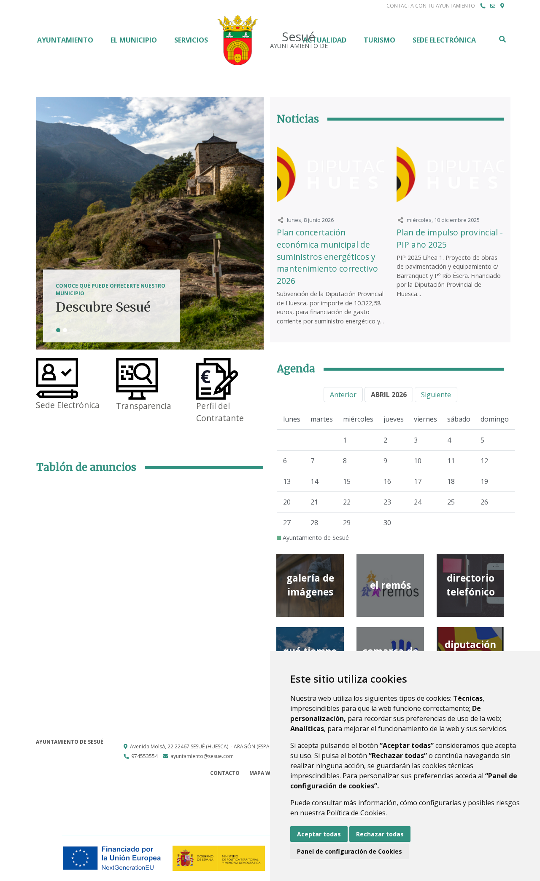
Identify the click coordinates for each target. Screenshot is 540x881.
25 (451, 502)
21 (314, 502)
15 (347, 481)
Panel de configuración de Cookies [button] (349, 851)
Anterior (343, 394)
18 (451, 481)
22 (347, 502)
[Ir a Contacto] (492, 5)
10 (417, 460)
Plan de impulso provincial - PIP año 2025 (450, 238)
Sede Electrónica (444, 40)
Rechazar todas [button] (380, 834)
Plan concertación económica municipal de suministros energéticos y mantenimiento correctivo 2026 (327, 256)
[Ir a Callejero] (502, 5)
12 (484, 460)
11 (451, 460)
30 (387, 522)
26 (484, 502)
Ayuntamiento (65, 40)
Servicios (191, 40)
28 (314, 522)
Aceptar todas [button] (319, 834)
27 (287, 522)
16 (387, 481)
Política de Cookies (356, 812)
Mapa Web (263, 773)
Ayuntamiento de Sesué (315, 538)
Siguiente (436, 394)
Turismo (379, 40)
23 (387, 502)
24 (417, 502)
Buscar (502, 39)
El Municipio (134, 40)
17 (417, 481)
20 (287, 502)
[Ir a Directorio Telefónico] (482, 5)
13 (287, 481)
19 (484, 481)
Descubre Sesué (103, 307)
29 (347, 522)
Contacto (225, 773)
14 (314, 481)
